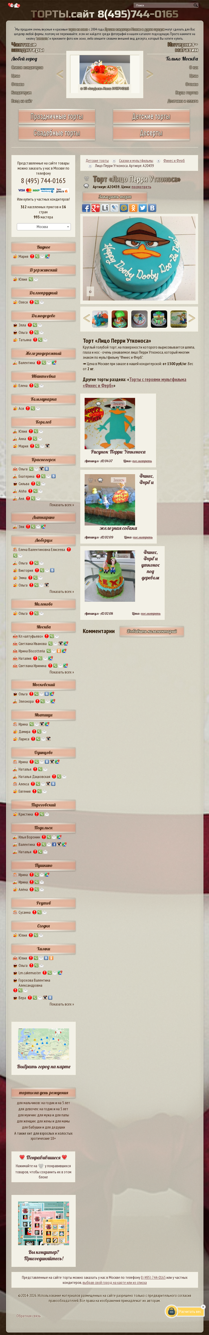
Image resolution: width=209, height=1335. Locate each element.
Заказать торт (115, 197)
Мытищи (43, 715)
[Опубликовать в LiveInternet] (105, 208)
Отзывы (17, 84)
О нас (193, 67)
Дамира (24, 731)
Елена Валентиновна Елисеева (42, 549)
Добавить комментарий (152, 631)
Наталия (25, 658)
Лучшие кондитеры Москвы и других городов (134, 29)
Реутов (43, 903)
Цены (15, 76)
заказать (42, 38)
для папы (62, 1114)
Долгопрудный (44, 293)
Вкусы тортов (187, 92)
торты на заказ (78, 29)
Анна (22, 438)
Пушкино (44, 865)
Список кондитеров (27, 67)
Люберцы (43, 540)
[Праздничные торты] (57, 122)
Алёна (23, 889)
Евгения (25, 791)
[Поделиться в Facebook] (86, 208)
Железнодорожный (43, 353)
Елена (23, 385)
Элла (22, 324)
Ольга (23, 332)
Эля (21, 526)
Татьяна (25, 339)
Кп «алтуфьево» (31, 636)
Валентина (27, 362)
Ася (21, 408)
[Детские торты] (151, 122)
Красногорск (43, 459)
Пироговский (43, 805)
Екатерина (26, 476)
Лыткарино (43, 517)
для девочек (28, 1108)
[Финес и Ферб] (159, 319)
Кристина (26, 814)
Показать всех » (62, 504)
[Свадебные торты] (57, 139)
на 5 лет (64, 1102)
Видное (43, 247)
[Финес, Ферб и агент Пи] (119, 319)
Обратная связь (29, 1315)
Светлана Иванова (33, 643)
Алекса (24, 783)
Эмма (23, 577)
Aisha (23, 490)
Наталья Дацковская (34, 776)
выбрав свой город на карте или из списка (115, 1282)
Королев (43, 422)
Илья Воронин (29, 836)
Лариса (24, 738)
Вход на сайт (21, 101)
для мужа (44, 1114)
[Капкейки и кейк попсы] (151, 139)
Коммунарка (44, 399)
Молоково (43, 604)
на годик (48, 1102)
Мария (23, 256)
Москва (43, 627)
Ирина (23, 724)
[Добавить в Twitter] (143, 208)
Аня (21, 498)
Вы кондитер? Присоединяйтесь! (43, 1255)
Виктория (26, 570)
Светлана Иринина (32, 665)
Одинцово (43, 752)
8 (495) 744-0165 (43, 180)
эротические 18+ (43, 1138)
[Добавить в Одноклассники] (133, 208)
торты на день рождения (43, 1093)
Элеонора (26, 701)
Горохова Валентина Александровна (34, 983)
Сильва (24, 483)
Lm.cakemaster (30, 972)
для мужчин (27, 1114)
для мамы (62, 1120)
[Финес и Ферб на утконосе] (100, 319)
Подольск (43, 828)
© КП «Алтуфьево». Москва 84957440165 (104, 88)
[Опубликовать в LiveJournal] (114, 208)
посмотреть (141, 186)
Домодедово (43, 316)
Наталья (25, 769)
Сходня (43, 926)
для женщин (26, 1120)
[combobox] (44, 226)
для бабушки (32, 1127)
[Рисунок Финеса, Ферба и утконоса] (178, 319)
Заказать (118, 403)
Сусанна (25, 912)
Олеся (23, 302)
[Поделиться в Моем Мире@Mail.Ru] (124, 208)
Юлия (23, 279)
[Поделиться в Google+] (96, 208)
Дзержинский (43, 270)
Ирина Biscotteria (32, 650)
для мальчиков (28, 1102)
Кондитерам (21, 92)
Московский (43, 684)
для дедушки (55, 1127)
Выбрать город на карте (44, 1066)
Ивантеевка (43, 376)
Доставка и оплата (182, 101)
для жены (44, 1120)
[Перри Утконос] (139, 319)
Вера (22, 997)
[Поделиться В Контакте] (152, 208)
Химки (43, 949)
